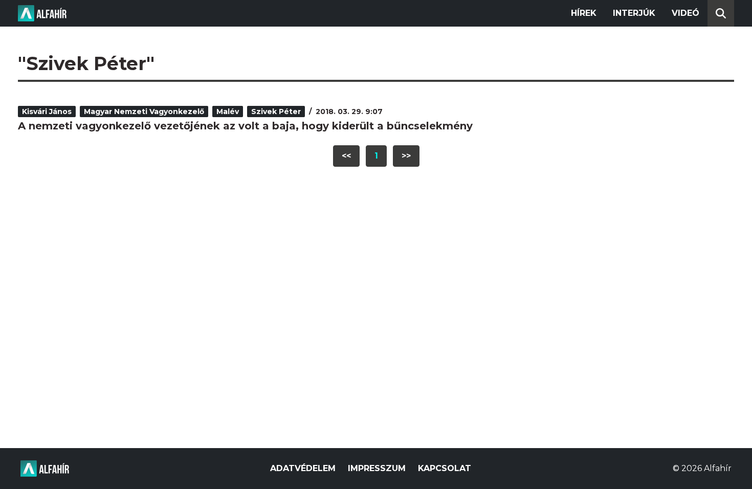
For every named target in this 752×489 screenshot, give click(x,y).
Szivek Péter (276, 111)
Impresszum (377, 468)
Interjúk (634, 13)
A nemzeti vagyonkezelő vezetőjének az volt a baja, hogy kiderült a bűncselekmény (245, 126)
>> (406, 156)
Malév (227, 111)
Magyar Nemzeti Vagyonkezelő (144, 111)
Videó (685, 13)
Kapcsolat (444, 468)
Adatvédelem (303, 468)
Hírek (583, 13)
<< (346, 156)
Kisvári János (47, 111)
